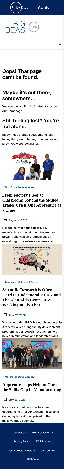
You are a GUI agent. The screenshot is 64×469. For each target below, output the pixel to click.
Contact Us (19, 432)
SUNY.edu (33, 459)
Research (10, 282)
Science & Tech (27, 282)
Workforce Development (19, 187)
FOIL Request (44, 441)
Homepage (15, 111)
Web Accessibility (42, 432)
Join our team (49, 450)
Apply (44, 7)
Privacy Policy (22, 441)
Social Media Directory (21, 450)
